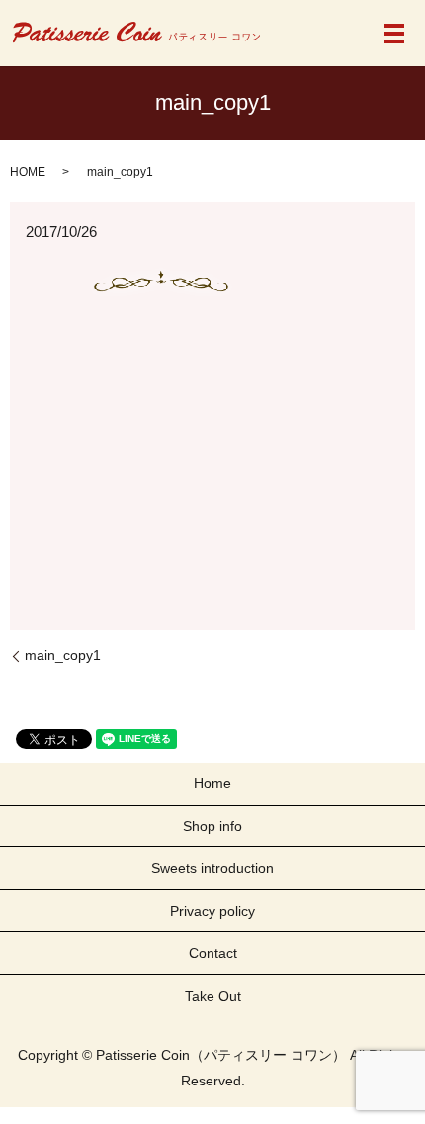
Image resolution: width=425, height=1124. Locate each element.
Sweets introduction (212, 868)
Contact (213, 953)
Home (212, 783)
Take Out (213, 996)
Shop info (212, 826)
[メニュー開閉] (394, 33)
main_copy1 (63, 655)
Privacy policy (212, 911)
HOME (27, 172)
